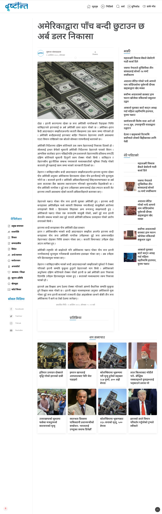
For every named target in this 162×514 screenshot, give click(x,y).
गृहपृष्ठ (95, 6)
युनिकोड (135, 6)
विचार (14, 237)
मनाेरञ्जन (16, 260)
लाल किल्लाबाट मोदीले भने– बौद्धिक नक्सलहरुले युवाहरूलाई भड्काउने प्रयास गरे (142, 378)
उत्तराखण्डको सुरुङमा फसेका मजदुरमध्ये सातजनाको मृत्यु (49, 422)
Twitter (18, 316)
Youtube (19, 330)
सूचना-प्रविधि (17, 277)
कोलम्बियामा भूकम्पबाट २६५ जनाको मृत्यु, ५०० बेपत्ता (111, 422)
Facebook (19, 309)
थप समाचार (97, 337)
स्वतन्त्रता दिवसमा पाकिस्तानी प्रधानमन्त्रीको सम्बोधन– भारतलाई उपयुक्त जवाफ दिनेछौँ (82, 424)
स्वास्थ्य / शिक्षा (18, 272)
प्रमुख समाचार (17, 225)
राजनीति (15, 231)
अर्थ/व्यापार (17, 254)
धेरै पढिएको (131, 155)
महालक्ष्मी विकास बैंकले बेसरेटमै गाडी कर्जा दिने (139, 59)
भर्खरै (127, 51)
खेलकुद (15, 283)
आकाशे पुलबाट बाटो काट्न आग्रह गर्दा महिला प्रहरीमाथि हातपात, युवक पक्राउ (140, 111)
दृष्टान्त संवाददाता (53, 51)
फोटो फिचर (16, 289)
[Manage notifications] (6, 508)
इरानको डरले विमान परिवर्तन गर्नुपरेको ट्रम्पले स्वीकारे (142, 422)
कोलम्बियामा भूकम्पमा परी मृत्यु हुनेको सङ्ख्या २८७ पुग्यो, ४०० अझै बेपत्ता (111, 378)
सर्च (123, 6)
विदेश (14, 248)
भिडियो (109, 6)
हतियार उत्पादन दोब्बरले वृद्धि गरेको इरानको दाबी (51, 374)
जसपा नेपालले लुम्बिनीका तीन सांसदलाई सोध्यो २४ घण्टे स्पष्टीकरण (138, 71)
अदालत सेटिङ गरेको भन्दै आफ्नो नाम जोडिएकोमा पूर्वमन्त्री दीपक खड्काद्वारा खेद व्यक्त (140, 84)
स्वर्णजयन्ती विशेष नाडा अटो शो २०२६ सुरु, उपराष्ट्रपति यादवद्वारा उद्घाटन (139, 124)
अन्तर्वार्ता (16, 266)
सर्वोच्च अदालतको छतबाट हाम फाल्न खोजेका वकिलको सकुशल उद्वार (140, 98)
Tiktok (18, 323)
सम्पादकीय (16, 243)
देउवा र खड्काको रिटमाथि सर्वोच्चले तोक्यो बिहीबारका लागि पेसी (140, 138)
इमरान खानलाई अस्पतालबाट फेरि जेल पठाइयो (81, 376)
